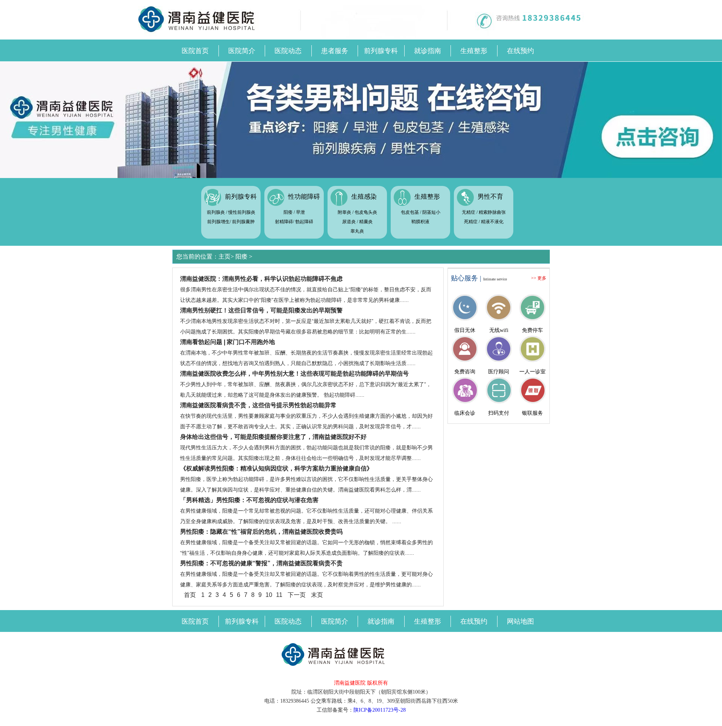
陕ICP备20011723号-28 (379, 710)
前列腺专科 (381, 51)
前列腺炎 (216, 212)
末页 (317, 595)
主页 (224, 256)
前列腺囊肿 (243, 221)
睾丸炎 (357, 231)
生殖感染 (364, 196)
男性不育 (490, 196)
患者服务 (334, 51)
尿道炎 (349, 221)
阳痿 (288, 212)
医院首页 (195, 51)
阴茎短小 (431, 212)
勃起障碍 (304, 221)
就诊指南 (427, 51)
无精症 (468, 212)
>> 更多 (538, 278)
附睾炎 (344, 212)
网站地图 (520, 621)
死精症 (471, 221)
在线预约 (520, 51)
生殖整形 (473, 51)
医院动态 (288, 51)
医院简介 (241, 51)
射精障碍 (284, 221)
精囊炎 (366, 221)
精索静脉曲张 (492, 212)
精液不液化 (492, 221)
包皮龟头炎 (366, 212)
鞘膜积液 (420, 221)
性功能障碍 (304, 196)
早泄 (300, 212)
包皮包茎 (410, 212)
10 (268, 595)
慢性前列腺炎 (241, 212)
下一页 (297, 595)
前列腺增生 (218, 221)
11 (279, 595)
